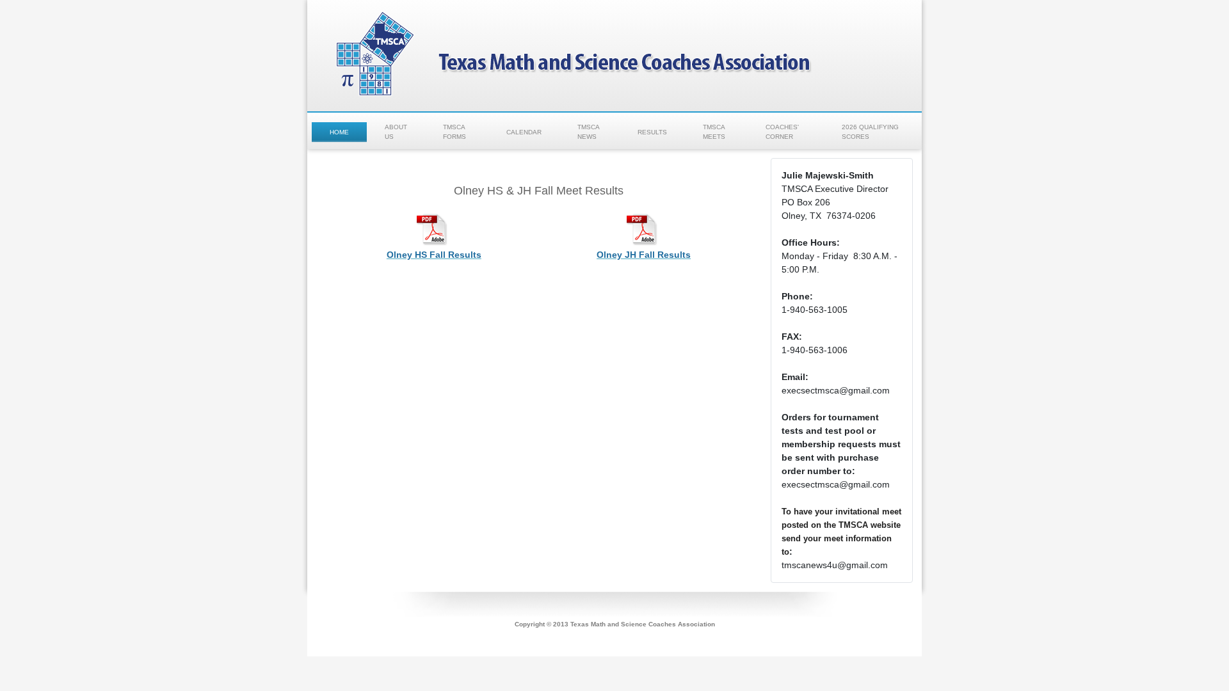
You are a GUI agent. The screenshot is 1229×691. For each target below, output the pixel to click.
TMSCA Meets (714, 131)
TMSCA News (588, 131)
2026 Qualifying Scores (870, 131)
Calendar (524, 132)
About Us (396, 131)
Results (652, 132)
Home (339, 132)
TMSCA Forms (454, 131)
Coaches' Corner (782, 131)
